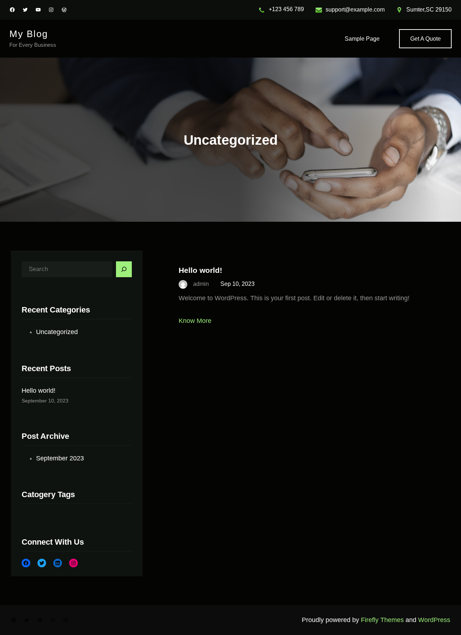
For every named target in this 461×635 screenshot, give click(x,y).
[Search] (124, 269)
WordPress (434, 619)
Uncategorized (57, 331)
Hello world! (38, 390)
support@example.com (355, 9)
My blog (28, 34)
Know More (195, 320)
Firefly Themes (382, 619)
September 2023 (60, 458)
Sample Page (362, 39)
